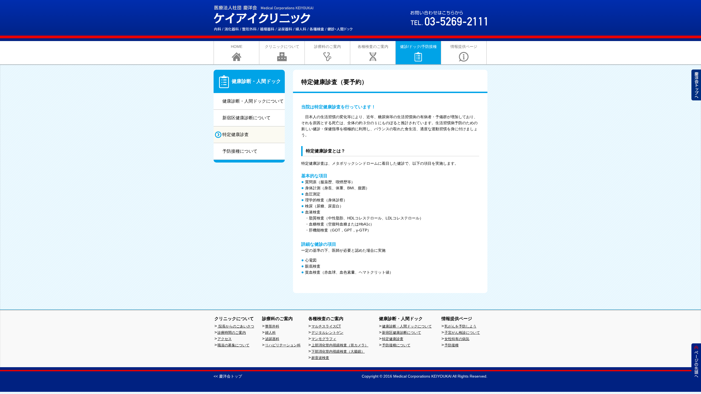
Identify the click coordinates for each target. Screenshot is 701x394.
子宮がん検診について (462, 333)
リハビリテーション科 (283, 345)
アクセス (224, 339)
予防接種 (451, 345)
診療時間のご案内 (231, 333)
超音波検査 (320, 358)
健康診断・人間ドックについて (407, 326)
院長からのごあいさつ (235, 326)
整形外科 (272, 326)
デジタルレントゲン (327, 333)
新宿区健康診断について (401, 333)
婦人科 (270, 333)
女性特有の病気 (456, 339)
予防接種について (396, 345)
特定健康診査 (392, 339)
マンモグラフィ (323, 339)
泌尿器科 (272, 339)
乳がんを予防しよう (460, 326)
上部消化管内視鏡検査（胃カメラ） (339, 345)
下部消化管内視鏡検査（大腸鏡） (338, 351)
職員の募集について (233, 345)
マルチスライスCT (326, 326)
